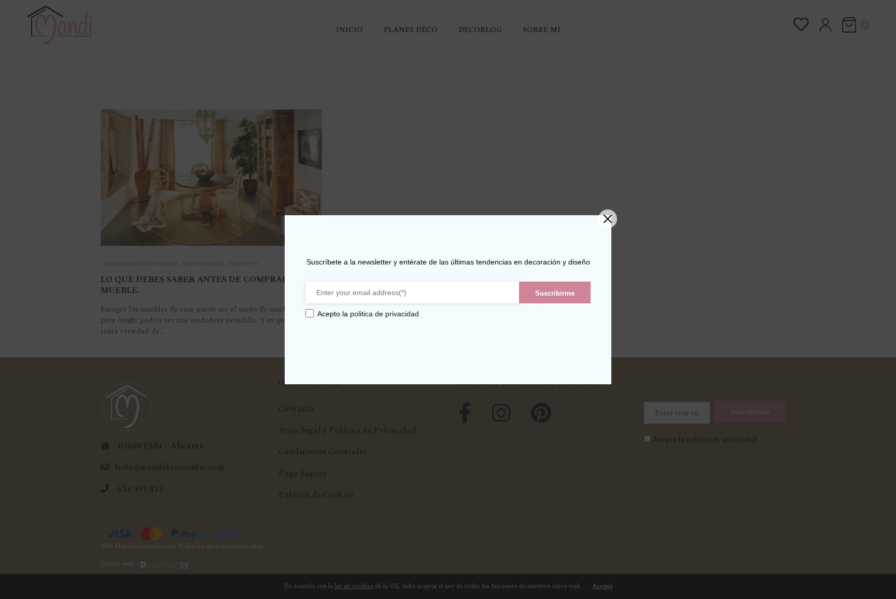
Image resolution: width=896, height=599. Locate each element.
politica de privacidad (384, 314)
